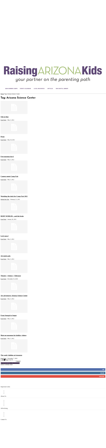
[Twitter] (16, 440)
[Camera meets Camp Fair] (14, 173)
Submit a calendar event (12, 405)
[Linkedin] (9, 440)
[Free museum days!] (14, 153)
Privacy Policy (9, 393)
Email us (6, 428)
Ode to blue (5, 117)
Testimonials (8, 412)
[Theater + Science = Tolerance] (14, 272)
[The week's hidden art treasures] (14, 352)
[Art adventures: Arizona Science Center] (14, 292)
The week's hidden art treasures (11, 355)
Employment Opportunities (13, 403)
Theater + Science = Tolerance (11, 276)
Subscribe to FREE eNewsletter (14, 391)
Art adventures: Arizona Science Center (14, 295)
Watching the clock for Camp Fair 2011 (14, 196)
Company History (10, 401)
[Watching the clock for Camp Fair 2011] (14, 193)
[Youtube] (19, 440)
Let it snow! (5, 236)
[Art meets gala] (14, 252)
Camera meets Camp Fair (9, 176)
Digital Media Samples (12, 415)
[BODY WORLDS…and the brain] (14, 213)
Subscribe (101, 376)
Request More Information (13, 416)
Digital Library (9, 392)
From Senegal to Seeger (9, 315)
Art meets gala (5, 256)
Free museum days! (7, 156)
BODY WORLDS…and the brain (12, 216)
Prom (2, 137)
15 (2, 360)
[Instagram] (5, 440)
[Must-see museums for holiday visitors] (14, 332)
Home (2, 94)
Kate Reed (3, 120)
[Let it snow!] (14, 233)
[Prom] (14, 133)
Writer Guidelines (10, 404)
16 (3, 360)
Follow (102, 373)
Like (103, 369)
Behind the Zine (5, 199)
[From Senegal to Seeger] (14, 312)
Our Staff (8, 400)
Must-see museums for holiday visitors (13, 335)
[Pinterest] (12, 440)
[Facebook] (2, 440)
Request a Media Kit (11, 413)
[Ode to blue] (14, 113)
